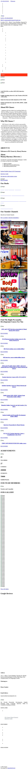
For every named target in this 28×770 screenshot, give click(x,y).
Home (5, 28)
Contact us (6, 71)
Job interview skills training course (9, 176)
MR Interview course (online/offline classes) (17, 39)
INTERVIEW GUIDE (6, 220)
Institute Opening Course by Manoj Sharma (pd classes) (14, 386)
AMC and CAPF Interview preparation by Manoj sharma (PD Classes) (17, 33)
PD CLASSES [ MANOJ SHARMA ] (10, 217)
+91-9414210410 (7, 18)
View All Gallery (5, 589)
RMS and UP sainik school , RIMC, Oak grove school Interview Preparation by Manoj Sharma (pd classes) (16, 42)
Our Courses (7, 31)
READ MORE (4, 180)
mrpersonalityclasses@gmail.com (10, 20)
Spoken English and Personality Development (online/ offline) (14, 56)
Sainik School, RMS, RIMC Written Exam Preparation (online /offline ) (17, 51)
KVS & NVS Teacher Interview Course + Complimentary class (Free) (16, 60)
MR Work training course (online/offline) (16, 38)
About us (6, 712)
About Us (6, 30)
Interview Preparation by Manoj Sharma (16, 58)
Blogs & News (7, 70)
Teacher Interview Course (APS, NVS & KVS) (14, 377)
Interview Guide (10, 69)
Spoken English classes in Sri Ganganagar (10, 171)
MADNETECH (11, 768)
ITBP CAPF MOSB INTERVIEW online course (14, 443)
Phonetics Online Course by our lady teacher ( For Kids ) (15, 53)
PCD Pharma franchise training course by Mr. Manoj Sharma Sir (16, 36)
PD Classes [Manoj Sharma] (13, 67)
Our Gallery (6, 64)
